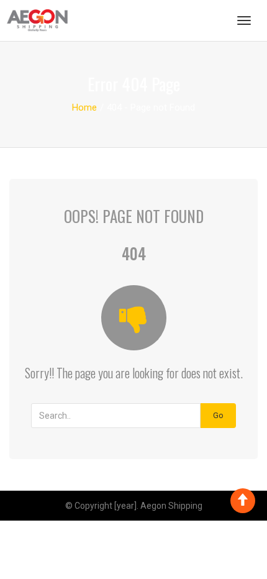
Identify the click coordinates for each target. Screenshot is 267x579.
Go (218, 415)
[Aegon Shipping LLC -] (37, 20)
